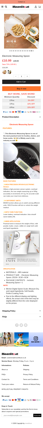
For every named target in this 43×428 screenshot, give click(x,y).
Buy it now (21, 89)
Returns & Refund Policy (31, 384)
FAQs (4, 317)
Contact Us (5, 379)
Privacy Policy (28, 374)
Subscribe (37, 415)
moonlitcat (28, 423)
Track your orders (8, 384)
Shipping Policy (8, 311)
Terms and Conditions (30, 379)
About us (5, 369)
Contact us (21, 2)
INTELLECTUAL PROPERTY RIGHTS (15, 389)
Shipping (26, 369)
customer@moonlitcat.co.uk (16, 358)
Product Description (10, 117)
